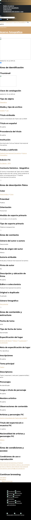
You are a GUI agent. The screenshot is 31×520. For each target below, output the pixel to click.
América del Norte (6, 341)
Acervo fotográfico (19, 22)
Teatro (2, 367)
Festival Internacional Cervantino (10, 153)
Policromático (4, 194)
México (15, 341)
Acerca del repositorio (11, 8)
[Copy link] (0, 37)
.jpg (7, 110)
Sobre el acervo (8, 6)
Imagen (2, 110)
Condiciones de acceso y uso (13, 11)
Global (4, 19)
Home (2, 22)
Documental (4, 304)
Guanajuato (22, 341)
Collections (8, 22)
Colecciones (7, 10)
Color (12, 194)
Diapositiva (3, 102)
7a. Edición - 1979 (5, 163)
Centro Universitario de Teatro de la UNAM (13, 418)
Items (10, 19)
